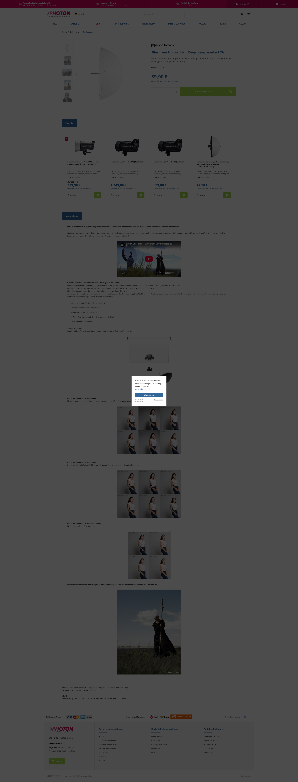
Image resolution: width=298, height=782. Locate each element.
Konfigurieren (158, 400)
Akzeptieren (149, 395)
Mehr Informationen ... (144, 389)
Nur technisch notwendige (139, 400)
